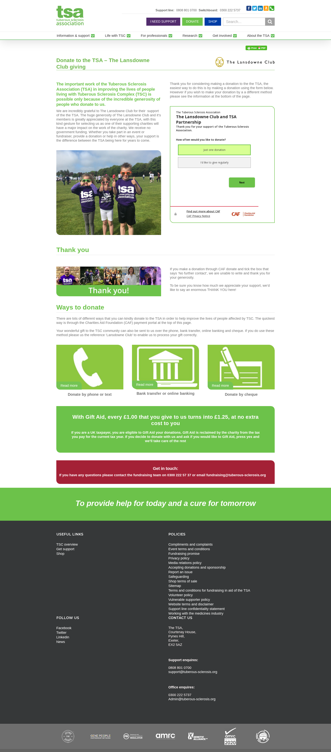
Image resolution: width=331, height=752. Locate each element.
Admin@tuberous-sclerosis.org (191, 699)
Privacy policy (178, 558)
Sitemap (174, 586)
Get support (65, 549)
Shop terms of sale (182, 581)
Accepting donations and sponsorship (197, 567)
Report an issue (180, 572)
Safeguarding (178, 577)
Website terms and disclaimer (191, 604)
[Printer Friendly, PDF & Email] (256, 48)
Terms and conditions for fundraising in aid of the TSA (209, 590)
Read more (69, 385)
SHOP (212, 21)
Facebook (63, 628)
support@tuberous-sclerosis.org (192, 672)
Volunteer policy (180, 595)
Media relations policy (185, 563)
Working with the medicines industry (195, 613)
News (60, 642)
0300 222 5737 (230, 10)
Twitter (61, 633)
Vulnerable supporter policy (189, 600)
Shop (60, 554)
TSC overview (67, 544)
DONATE (192, 21)
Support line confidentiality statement (196, 609)
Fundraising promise (184, 554)
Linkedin (62, 637)
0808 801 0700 (186, 10)
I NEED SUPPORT (163, 21)
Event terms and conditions (189, 549)
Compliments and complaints (190, 544)
